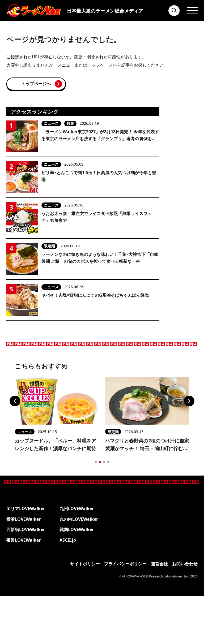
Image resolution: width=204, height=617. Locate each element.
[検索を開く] (174, 10)
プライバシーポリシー (125, 564)
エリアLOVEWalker (25, 508)
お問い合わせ (185, 564)
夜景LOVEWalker (23, 540)
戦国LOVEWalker (77, 529)
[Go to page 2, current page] (100, 462)
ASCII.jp (68, 540)
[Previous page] (15, 401)
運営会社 (159, 564)
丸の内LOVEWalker (79, 519)
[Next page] (189, 401)
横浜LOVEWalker (23, 519)
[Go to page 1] (96, 462)
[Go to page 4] (108, 462)
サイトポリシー (85, 564)
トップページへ (36, 84)
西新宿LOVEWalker (25, 529)
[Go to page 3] (104, 462)
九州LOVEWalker (77, 508)
